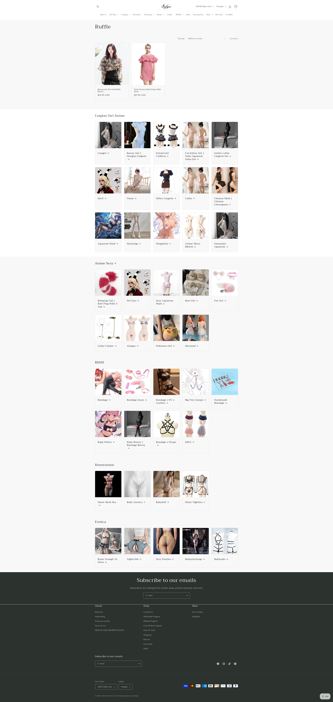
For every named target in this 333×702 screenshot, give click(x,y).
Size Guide (147, 644)
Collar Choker (106, 345)
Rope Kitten (105, 442)
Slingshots (162, 243)
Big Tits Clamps (194, 399)
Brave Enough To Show (107, 561)
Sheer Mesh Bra (107, 502)
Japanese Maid (106, 243)
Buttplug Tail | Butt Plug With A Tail (108, 303)
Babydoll (161, 502)
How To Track (149, 630)
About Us (99, 612)
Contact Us (148, 612)
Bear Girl (190, 300)
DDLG (188, 442)
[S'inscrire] (187, 595)
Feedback (196, 616)
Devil (101, 198)
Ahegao (131, 345)
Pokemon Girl (164, 345)
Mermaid (190, 345)
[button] (98, 6)
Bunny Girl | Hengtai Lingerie (136, 155)
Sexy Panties (163, 559)
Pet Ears (131, 300)
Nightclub (132, 559)
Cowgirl (102, 153)
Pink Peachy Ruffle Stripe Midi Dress (147, 90)
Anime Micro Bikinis (192, 245)
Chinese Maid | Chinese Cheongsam (223, 201)
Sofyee (103, 696)
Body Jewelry (134, 502)
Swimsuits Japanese (220, 245)
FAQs (145, 649)
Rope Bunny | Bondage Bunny (136, 444)
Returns (146, 639)
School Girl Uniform (162, 155)
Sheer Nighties (193, 502)
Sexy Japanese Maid (164, 302)
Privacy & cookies (102, 621)
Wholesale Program (151, 616)
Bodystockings (193, 559)
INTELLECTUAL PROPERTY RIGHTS (109, 630)
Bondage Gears (135, 399)
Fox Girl (218, 300)
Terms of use (100, 626)
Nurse (130, 198)
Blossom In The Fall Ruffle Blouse (109, 90)
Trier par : (181, 39)
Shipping (147, 635)
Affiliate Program (150, 621)
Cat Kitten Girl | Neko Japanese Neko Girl (194, 156)
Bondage (103, 399)
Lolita (188, 198)
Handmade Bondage (220, 401)
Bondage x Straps (166, 442)
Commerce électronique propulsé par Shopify (123, 696)
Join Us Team (197, 612)
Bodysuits (219, 559)
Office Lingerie (164, 198)
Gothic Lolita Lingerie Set (221, 155)
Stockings (132, 243)
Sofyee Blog (100, 616)
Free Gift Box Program (152, 626)
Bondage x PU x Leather (165, 401)
